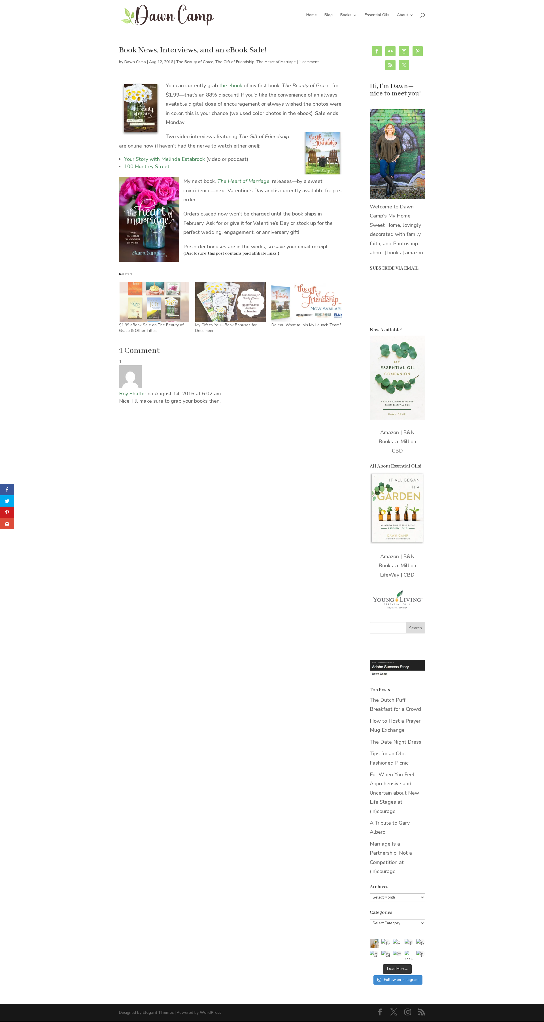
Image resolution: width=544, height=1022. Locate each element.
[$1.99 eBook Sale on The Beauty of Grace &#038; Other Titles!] (154, 302)
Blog (328, 15)
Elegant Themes (158, 1012)
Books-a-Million (397, 441)
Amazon (389, 432)
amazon (414, 252)
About (402, 15)
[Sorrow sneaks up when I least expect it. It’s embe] (397, 943)
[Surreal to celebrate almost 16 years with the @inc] (374, 955)
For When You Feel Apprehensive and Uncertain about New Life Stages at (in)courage (394, 793)
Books (345, 15)
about (376, 252)
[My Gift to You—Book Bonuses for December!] (230, 302)
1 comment (309, 62)
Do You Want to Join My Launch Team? (306, 325)
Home (311, 15)
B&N (409, 432)
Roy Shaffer (132, 393)
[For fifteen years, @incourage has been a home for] (420, 955)
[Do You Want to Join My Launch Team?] (306, 302)
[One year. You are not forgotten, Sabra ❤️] (385, 943)
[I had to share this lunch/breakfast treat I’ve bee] (374, 943)
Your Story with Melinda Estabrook (164, 159)
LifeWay (389, 574)
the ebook (230, 85)
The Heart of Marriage (276, 62)
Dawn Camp (135, 62)
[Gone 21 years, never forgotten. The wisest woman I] (420, 943)
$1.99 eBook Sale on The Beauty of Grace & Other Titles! (151, 327)
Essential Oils (377, 15)
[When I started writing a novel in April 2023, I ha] (409, 955)
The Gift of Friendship (234, 62)
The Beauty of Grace (194, 62)
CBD (397, 450)
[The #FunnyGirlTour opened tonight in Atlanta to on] (397, 955)
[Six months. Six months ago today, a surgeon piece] (385, 955)
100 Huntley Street (146, 166)
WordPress (210, 1012)
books (394, 252)
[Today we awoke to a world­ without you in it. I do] (409, 943)
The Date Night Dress (395, 742)
